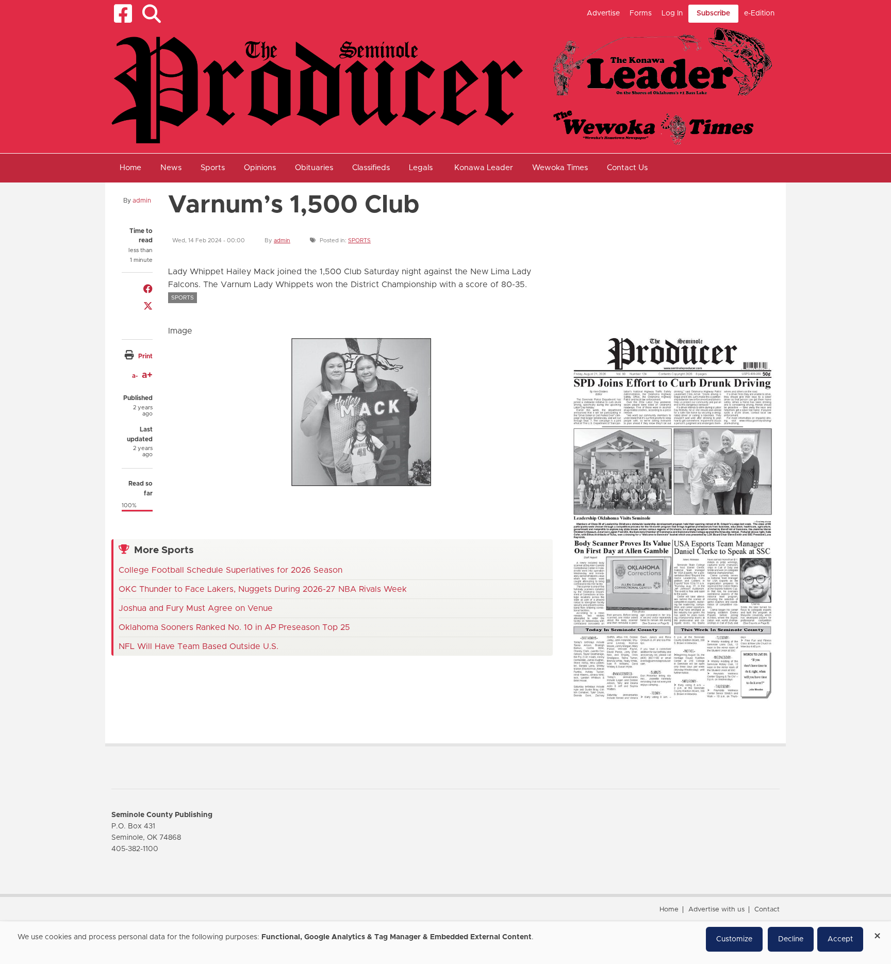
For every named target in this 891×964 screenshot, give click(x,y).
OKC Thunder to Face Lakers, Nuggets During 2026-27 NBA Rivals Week (263, 589)
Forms (641, 13)
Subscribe (713, 13)
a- (135, 376)
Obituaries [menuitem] (314, 168)
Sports (359, 240)
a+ (147, 375)
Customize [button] (734, 939)
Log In (672, 13)
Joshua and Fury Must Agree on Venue (196, 608)
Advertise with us (716, 909)
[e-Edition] (672, 517)
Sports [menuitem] (213, 168)
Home (669, 909)
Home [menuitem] (130, 168)
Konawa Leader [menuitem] (483, 168)
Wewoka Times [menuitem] (560, 168)
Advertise (603, 13)
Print (145, 356)
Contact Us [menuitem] (627, 168)
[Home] (441, 85)
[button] (151, 13)
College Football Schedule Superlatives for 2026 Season (230, 570)
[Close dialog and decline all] (877, 932)
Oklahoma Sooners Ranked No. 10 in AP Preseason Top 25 (234, 627)
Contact (767, 909)
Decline (790, 939)
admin (142, 200)
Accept (840, 939)
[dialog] (445, 943)
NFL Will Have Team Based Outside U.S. (198, 646)
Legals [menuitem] (421, 168)
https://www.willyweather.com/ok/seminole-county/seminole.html (642, 303)
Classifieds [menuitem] (371, 168)
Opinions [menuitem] (260, 168)
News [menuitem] (171, 168)
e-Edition (759, 13)
